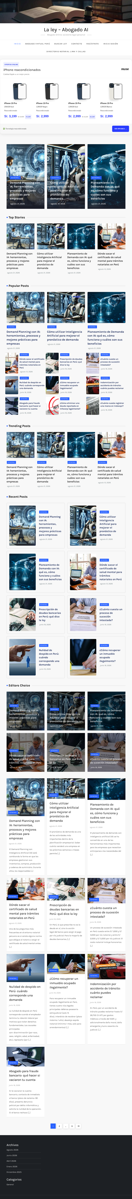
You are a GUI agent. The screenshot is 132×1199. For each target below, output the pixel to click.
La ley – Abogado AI (66, 30)
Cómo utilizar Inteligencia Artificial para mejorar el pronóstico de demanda (64, 190)
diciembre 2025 (14, 1172)
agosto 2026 (12, 1150)
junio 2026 (12, 1155)
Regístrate (92, 44)
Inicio (17, 44)
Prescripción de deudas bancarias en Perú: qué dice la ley (71, 362)
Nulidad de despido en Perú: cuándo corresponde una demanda (31, 385)
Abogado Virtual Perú (37, 44)
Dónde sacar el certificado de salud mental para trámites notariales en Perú (111, 572)
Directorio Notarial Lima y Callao (66, 51)
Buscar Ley (60, 44)
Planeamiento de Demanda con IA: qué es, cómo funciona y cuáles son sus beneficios (105, 190)
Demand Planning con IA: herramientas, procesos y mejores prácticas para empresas (25, 190)
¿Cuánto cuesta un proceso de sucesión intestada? (110, 362)
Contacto (76, 44)
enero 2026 (12, 1166)
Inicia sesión (110, 44)
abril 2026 (11, 1161)
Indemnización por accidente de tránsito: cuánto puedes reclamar (112, 385)
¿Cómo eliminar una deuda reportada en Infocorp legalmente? (70, 406)
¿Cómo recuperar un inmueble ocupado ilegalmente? (69, 385)
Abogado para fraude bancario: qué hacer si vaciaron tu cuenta (30, 406)
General (15, 178)
